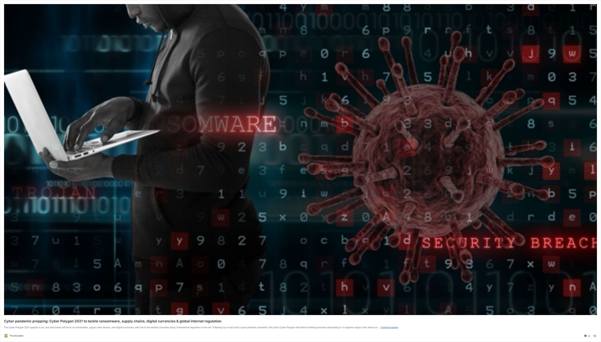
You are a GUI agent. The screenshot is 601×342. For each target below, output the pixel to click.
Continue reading (389, 327)
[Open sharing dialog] (595, 334)
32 (588, 335)
